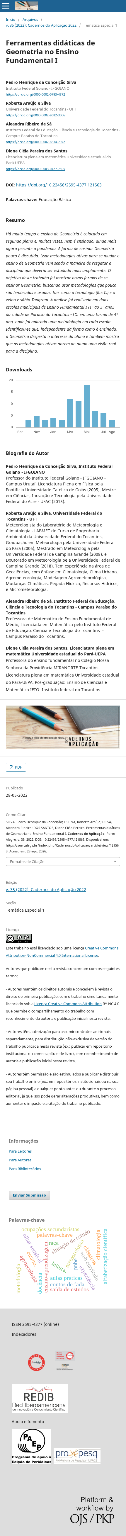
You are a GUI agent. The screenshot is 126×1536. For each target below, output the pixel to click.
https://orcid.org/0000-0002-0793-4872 (35, 94)
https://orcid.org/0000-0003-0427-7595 (35, 169)
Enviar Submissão (29, 1195)
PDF (18, 767)
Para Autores (20, 1160)
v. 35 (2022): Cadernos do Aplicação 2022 (41, 25)
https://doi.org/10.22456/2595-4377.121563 (59, 185)
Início (10, 19)
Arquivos (30, 19)
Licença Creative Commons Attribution (68, 1003)
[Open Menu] (6, 6)
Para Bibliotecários (25, 1168)
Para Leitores (20, 1151)
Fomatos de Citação (27, 861)
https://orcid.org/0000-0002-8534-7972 (35, 142)
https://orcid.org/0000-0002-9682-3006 (35, 115)
